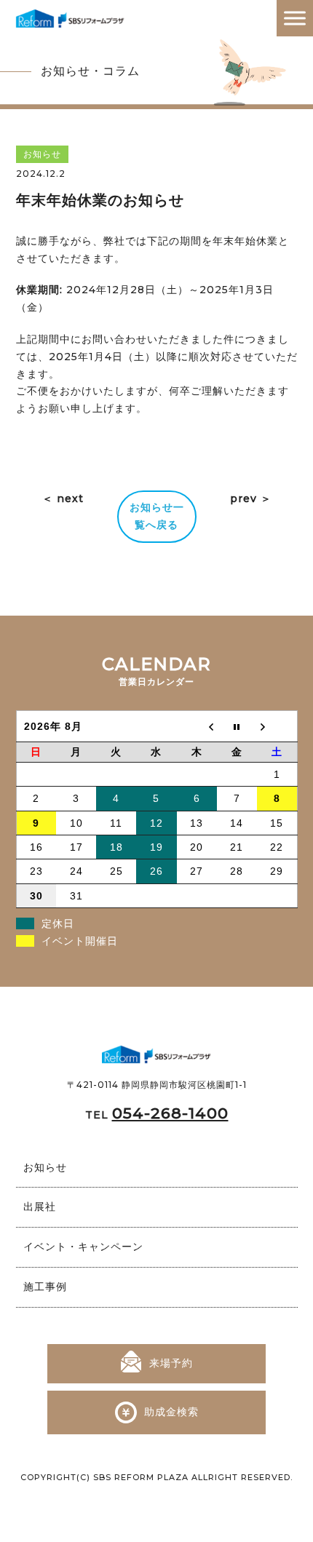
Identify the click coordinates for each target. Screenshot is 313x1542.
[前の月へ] (197, 726)
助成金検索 (171, 1411)
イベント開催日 (79, 941)
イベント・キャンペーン (83, 1246)
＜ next (63, 498)
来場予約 (171, 1363)
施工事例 (45, 1286)
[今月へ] (237, 726)
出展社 (39, 1206)
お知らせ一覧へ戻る (157, 516)
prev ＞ (251, 498)
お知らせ (45, 1167)
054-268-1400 (170, 1113)
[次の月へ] (277, 726)
